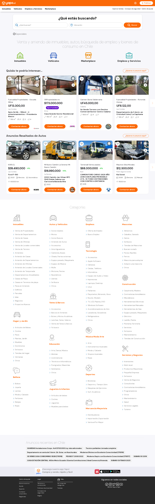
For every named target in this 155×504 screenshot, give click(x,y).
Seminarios (55, 369)
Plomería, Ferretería (132, 324)
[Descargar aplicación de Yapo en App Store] (105, 471)
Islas (16, 297)
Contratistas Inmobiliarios (134, 294)
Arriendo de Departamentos (27, 260)
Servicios (127, 327)
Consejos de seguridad (132, 9)
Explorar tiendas (118, 9)
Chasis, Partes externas (61, 256)
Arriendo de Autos (59, 242)
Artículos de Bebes (23, 327)
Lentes (18, 391)
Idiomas (54, 354)
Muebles (18, 342)
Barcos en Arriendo (59, 313)
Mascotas (127, 224)
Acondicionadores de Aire (98, 309)
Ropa (17, 406)
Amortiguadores (58, 249)
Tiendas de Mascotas (133, 245)
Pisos (17, 335)
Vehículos (18, 9)
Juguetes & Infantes (59, 389)
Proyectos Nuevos (22, 304)
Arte (89, 343)
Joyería (18, 387)
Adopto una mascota (133, 264)
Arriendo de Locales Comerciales (28, 267)
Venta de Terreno (22, 249)
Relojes (18, 402)
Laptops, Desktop (95, 283)
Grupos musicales (95, 354)
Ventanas (19, 357)
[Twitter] (114, 484)
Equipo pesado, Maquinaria (62, 260)
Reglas (39, 496)
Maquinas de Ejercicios (97, 388)
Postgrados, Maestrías (60, 365)
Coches (54, 399)
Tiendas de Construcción (134, 338)
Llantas (54, 278)
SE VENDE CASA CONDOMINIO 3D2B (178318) (44, 456)
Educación (54, 344)
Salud (126, 402)
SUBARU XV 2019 (140, 456)
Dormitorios (20, 346)
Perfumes (19, 398)
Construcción (129, 284)
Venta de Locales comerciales (27, 245)
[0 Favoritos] (9, 79)
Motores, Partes (58, 271)
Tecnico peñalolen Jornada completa (101, 448)
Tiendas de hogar (22, 353)
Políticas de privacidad (44, 488)
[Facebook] (106, 484)
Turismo (127, 409)
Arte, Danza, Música (59, 350)
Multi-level (128, 365)
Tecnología (91, 251)
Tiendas (60, 488)
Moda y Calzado (21, 394)
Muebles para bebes (59, 406)
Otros (17, 360)
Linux (90, 287)
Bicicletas (92, 381)
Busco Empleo (93, 234)
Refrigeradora (93, 316)
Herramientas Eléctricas (134, 301)
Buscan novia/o (130, 249)
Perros (126, 256)
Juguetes (55, 403)
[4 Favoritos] (82, 144)
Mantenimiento (130, 335)
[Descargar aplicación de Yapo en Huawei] (97, 471)
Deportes (90, 374)
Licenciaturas (56, 358)
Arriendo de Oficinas (23, 264)
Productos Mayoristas (133, 369)
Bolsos (17, 383)
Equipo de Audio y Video (98, 276)
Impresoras (92, 279)
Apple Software (94, 261)
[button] (37, 85)
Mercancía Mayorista (96, 408)
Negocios (19, 301)
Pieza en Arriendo (22, 286)
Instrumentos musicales (97, 347)
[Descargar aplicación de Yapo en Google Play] (115, 471)
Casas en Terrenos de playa (26, 282)
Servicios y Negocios (132, 355)
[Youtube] (121, 484)
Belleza (16, 377)
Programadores (130, 391)
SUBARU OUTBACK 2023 (120, 460)
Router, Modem (94, 298)
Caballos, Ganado (131, 234)
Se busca (19, 349)
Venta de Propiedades (24, 231)
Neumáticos (56, 275)
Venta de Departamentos (25, 234)
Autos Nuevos (57, 238)
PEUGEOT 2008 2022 (74, 456)
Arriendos (19, 253)
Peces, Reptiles (130, 253)
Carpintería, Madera (132, 290)
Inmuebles (6, 9)
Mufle (53, 267)
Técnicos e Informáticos (61, 361)
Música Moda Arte (95, 336)
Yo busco (55, 327)
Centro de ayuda (147, 9)
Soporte (21, 489)
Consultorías (129, 383)
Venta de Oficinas (22, 242)
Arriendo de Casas (22, 256)
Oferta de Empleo (95, 231)
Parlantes (92, 290)
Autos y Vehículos (58, 224)
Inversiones (128, 361)
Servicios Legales (131, 406)
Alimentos (128, 231)
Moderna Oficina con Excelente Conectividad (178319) (102, 452)
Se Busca (55, 282)
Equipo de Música (58, 264)
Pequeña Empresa (131, 372)
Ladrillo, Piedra (130, 320)
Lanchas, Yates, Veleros (61, 320)
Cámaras (91, 265)
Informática (92, 272)
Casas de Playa (21, 278)
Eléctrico (127, 316)
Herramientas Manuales (133, 305)
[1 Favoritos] (118, 79)
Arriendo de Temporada (25, 271)
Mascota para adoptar (133, 260)
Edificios (18, 290)
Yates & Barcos (57, 302)
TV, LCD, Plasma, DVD (96, 301)
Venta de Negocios (132, 380)
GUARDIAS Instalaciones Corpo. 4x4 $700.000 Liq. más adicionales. (54, 448)
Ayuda (21, 486)
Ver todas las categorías (61, 484)
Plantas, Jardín (21, 338)
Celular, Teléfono (94, 268)
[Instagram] (110, 484)
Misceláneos (129, 298)
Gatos (126, 238)
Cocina (18, 331)
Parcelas (18, 293)
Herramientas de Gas (132, 309)
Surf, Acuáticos (94, 392)
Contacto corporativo (23, 493)
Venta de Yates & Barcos (61, 324)
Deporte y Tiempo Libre (97, 384)
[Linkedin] (117, 484)
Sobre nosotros (24, 483)
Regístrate (22, 497)
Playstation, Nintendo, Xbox (99, 294)
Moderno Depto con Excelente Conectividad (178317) (108, 456)
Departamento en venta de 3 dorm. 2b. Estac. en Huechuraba (52, 452)
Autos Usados (57, 231)
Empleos (90, 224)
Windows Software (95, 305)
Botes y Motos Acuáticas (61, 316)
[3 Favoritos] (118, 144)
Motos (54, 234)
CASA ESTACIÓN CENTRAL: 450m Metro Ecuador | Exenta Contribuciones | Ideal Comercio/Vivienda (67, 460)
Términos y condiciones (41, 484)
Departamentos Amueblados (27, 275)
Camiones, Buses (58, 253)
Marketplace (50, 9)
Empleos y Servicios (33, 9)
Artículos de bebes (59, 395)
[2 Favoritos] (9, 144)
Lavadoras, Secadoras (97, 313)
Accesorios (56, 245)
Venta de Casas (21, 238)
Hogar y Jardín (20, 321)
